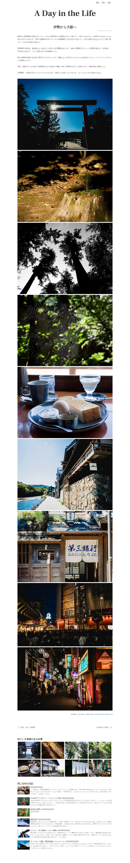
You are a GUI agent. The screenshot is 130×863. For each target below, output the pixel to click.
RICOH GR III (89, 714)
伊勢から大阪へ (65, 27)
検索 (97, 3)
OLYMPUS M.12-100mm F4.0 (104, 714)
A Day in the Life (65, 13)
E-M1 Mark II (81, 714)
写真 (103, 3)
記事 (108, 3)
